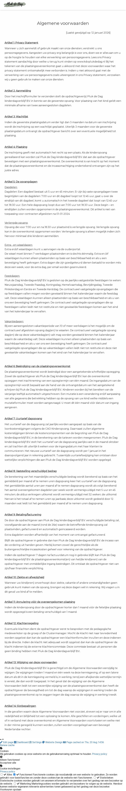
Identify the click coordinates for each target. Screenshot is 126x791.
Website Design (54, 742)
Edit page (8, 742)
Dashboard (22, 742)
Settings (37, 742)
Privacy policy (99, 754)
